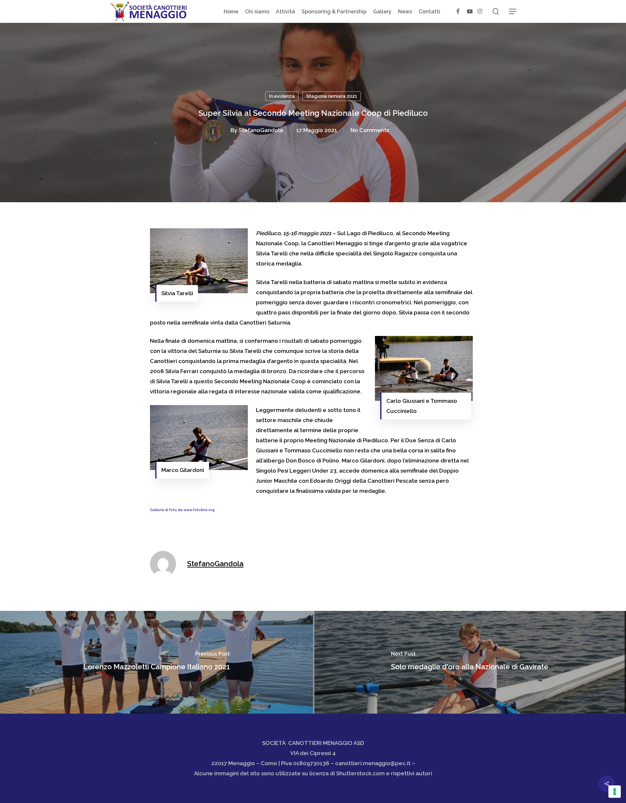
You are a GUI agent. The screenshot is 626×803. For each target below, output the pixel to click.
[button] (512, 11)
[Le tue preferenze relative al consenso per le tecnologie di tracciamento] (614, 791)
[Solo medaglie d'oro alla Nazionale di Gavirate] (469, 662)
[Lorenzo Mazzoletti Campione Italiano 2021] (156, 662)
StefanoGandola (261, 130)
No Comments (369, 130)
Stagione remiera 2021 (331, 96)
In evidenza (282, 96)
